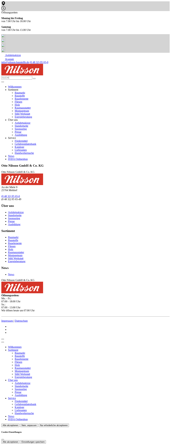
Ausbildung (21, 134)
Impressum (7, 320)
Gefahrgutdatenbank (25, 144)
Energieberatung (23, 116)
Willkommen (15, 86)
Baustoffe (20, 95)
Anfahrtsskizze (22, 122)
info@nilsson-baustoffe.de (15, 62)
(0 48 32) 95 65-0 (39, 62)
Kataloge (19, 147)
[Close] (2, 342)
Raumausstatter (23, 107)
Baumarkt (20, 92)
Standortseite (21, 125)
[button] (2, 81)
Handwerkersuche (24, 153)
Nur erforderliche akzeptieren (54, 425)
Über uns (13, 380)
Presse (18, 131)
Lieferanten (21, 150)
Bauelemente (21, 98)
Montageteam (22, 110)
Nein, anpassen (29, 425)
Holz (17, 104)
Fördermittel (21, 141)
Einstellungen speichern (33, 442)
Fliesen (18, 101)
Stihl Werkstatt (22, 113)
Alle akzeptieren (10, 425)
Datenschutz (21, 320)
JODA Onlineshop (18, 159)
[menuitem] (11, 55)
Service (12, 398)
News (11, 156)
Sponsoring (21, 128)
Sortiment (13, 350)
